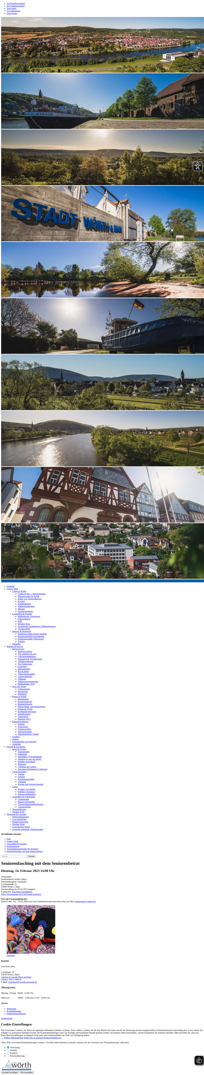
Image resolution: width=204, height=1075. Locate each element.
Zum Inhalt (11, 8)
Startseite (11, 586)
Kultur (15, 787)
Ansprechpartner (25, 676)
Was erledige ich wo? (27, 654)
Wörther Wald (18, 824)
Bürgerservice (18, 649)
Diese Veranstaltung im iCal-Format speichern (21, 894)
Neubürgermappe (25, 611)
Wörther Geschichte (26, 789)
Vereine (21, 774)
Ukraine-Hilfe (24, 629)
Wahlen (15, 739)
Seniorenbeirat (24, 619)
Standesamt (23, 691)
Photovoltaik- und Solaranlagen (31, 706)
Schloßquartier (24, 714)
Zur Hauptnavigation (16, 3)
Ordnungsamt (24, 689)
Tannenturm (23, 716)
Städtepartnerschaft (26, 606)
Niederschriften (24, 729)
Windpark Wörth (25, 709)
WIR (20, 621)
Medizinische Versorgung (29, 616)
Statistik (13, 1050)
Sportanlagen (23, 751)
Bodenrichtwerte (25, 704)
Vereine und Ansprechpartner (30, 784)
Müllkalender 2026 (26, 684)
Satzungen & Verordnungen (30, 659)
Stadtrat (21, 724)
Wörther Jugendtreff (26, 762)
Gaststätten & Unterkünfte (23, 797)
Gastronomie (23, 799)
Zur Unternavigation (16, 6)
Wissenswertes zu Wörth (28, 596)
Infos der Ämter (19, 686)
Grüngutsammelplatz (27, 656)
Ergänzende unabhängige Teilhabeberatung (37, 626)
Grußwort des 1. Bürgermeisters (32, 594)
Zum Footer (12, 13)
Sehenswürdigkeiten (27, 794)
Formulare (22, 666)
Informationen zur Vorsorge (24, 741)
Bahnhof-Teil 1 (24, 719)
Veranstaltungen (19, 809)
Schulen (21, 641)
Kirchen (21, 601)
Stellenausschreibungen (28, 681)
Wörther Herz (24, 624)
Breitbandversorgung (27, 711)
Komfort (13, 1053)
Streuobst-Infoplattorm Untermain (32, 769)
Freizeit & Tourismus (16, 746)
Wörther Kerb (18, 812)
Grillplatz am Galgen (27, 767)
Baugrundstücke (25, 701)
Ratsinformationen (20, 721)
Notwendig (15, 1047)
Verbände (22, 782)
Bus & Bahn (23, 671)
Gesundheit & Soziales (22, 614)
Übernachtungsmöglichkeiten (30, 804)
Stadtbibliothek (24, 604)
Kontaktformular (14, 1011)
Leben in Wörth (19, 591)
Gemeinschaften (19, 772)
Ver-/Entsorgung (25, 664)
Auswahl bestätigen (10, 1072)
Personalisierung (17, 1056)
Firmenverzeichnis (20, 822)
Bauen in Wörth (19, 696)
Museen (21, 609)
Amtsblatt (16, 744)
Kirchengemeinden (26, 779)
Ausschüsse (23, 726)
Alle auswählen (27, 1072)
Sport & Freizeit (19, 749)
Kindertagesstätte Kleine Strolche (32, 634)
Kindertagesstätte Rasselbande (31, 636)
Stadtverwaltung (25, 651)
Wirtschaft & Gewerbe (16, 814)
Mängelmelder (24, 669)
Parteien (21, 777)
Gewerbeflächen (19, 819)
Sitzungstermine (25, 731)
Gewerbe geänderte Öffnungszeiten (27, 829)
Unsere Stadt (12, 589)
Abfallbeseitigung (25, 661)
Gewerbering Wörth (21, 827)
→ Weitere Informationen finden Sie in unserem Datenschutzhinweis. (31, 1038)
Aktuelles (16, 644)
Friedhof (16, 736)
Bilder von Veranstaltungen (30, 599)
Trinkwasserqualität (26, 674)
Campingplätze (24, 807)
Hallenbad (22, 754)
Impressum (11, 1008)
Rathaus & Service (15, 646)
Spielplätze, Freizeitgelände (30, 757)
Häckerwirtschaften (26, 802)
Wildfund (22, 679)
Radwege (22, 764)
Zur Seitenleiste (13, 11)
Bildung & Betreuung (21, 631)
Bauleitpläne (23, 699)
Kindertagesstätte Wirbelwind (31, 639)
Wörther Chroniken (26, 792)
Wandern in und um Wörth (29, 759)
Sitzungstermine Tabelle (28, 734)
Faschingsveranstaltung (22, 892)
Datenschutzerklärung (16, 1013)
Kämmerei (22, 694)
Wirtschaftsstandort (20, 817)
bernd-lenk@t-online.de (85, 901)
